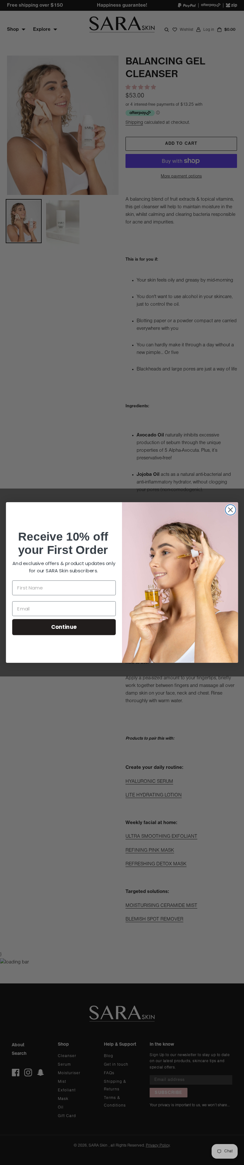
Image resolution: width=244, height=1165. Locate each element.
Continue (64, 626)
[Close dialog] (230, 510)
